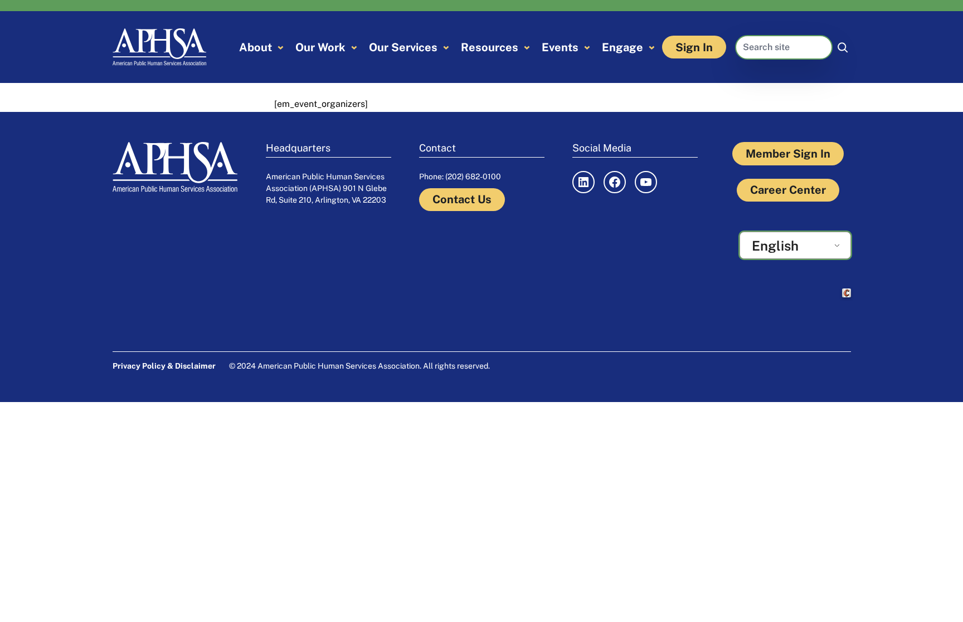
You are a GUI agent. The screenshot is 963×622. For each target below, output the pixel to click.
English (775, 245)
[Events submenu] (587, 47)
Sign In (694, 47)
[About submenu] (281, 47)
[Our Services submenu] (446, 47)
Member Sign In (788, 153)
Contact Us (462, 199)
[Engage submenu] (652, 47)
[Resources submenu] (527, 47)
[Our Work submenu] (354, 47)
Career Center (788, 190)
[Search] (842, 47)
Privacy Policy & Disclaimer (164, 365)
